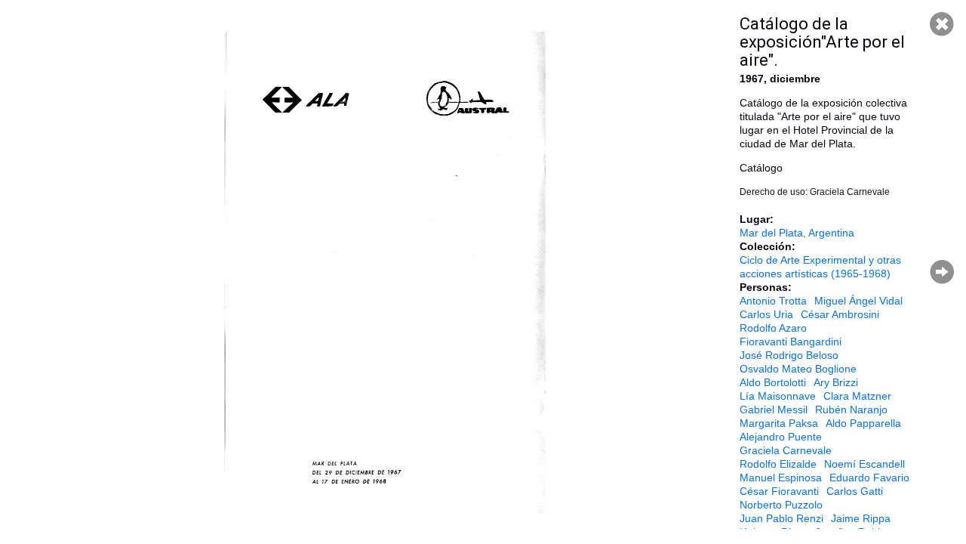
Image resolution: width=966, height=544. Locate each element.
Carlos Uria (766, 314)
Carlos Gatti (854, 491)
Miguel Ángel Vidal (858, 301)
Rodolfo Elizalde (778, 464)
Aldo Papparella (863, 423)
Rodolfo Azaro (773, 328)
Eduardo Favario (869, 477)
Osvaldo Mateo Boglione (798, 369)
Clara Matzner (857, 396)
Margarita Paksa (779, 423)
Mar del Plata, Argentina (797, 233)
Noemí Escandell (864, 464)
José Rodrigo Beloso (789, 355)
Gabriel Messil (774, 409)
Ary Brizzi (836, 382)
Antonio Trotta (773, 301)
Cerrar (941, 24)
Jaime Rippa (861, 518)
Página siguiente (941, 272)
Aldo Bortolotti (773, 382)
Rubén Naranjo (851, 409)
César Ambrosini (840, 314)
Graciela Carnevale (786, 450)
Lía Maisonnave (778, 396)
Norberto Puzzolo (781, 505)
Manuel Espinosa (781, 477)
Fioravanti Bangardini (790, 341)
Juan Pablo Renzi (781, 518)
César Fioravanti (779, 491)
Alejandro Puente (781, 437)
